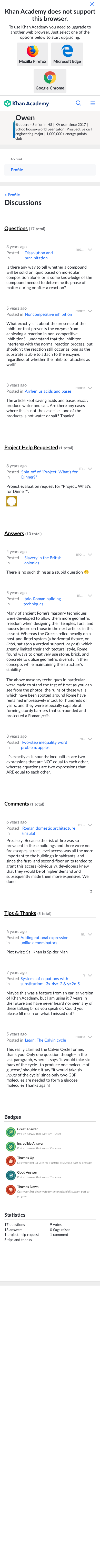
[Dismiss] (92, 4)
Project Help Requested (31, 447)
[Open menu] (93, 103)
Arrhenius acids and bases (48, 391)
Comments (16, 804)
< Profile (12, 195)
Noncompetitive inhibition (48, 314)
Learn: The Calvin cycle (45, 1040)
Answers (14, 533)
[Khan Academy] (24, 103)
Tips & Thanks (20, 913)
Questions (16, 228)
